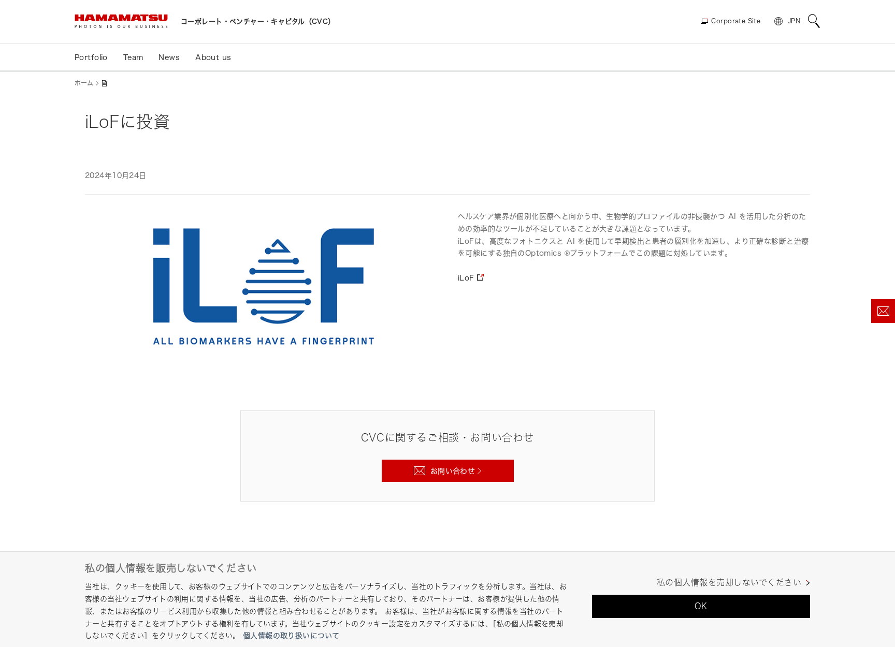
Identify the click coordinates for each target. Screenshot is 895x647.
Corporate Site (735, 21)
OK (701, 606)
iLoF (466, 277)
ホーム (84, 83)
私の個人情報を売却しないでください (729, 582)
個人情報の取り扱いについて (291, 635)
